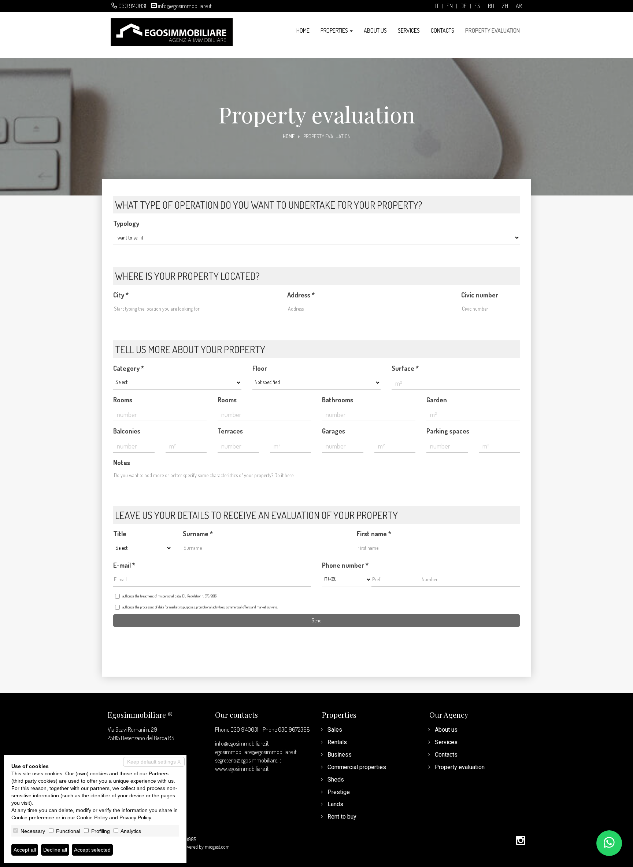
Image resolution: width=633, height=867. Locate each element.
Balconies (126, 431)
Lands (335, 804)
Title (119, 534)
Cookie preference (32, 817)
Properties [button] (335, 30)
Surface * (405, 368)
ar (519, 6)
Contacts (442, 30)
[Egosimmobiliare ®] (172, 31)
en (450, 6)
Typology (126, 223)
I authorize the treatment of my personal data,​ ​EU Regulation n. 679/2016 (168, 596)
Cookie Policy (92, 817)
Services (409, 30)
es (477, 6)
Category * (128, 368)
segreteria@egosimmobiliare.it (248, 760)
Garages (333, 431)
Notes (121, 462)
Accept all (25, 850)
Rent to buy (341, 816)
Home (303, 30)
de (463, 6)
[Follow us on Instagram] (520, 841)
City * (121, 295)
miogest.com (217, 847)
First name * (374, 534)
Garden (436, 400)
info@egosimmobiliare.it (185, 6)
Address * (301, 295)
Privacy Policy (135, 817)
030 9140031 (132, 6)
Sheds (335, 779)
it (437, 6)
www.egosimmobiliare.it (242, 768)
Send (316, 620)
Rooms (122, 400)
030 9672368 (294, 729)
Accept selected (92, 850)
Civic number (479, 295)
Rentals (337, 742)
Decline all (55, 850)
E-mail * (124, 565)
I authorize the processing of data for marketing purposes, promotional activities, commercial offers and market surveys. (199, 607)
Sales (334, 729)
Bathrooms (337, 400)
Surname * (198, 534)
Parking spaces (447, 431)
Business (339, 754)
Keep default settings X (154, 762)
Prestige (338, 792)
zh (505, 6)
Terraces (230, 431)
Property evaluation (492, 30)
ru (491, 6)
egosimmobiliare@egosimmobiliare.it (256, 752)
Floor (259, 368)
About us (375, 30)
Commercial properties (356, 767)
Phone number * (345, 565)
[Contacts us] (609, 843)
